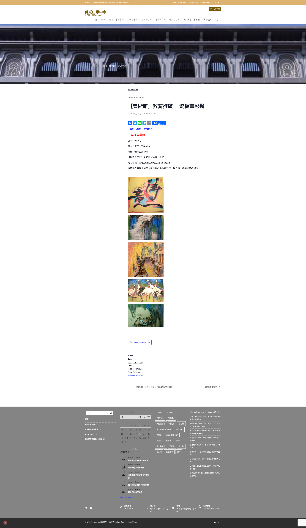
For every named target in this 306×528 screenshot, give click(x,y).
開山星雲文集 (193, 2)
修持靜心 (173, 19)
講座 (178, 452)
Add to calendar (140, 342)
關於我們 (99, 19)
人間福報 (171, 418)
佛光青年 (179, 429)
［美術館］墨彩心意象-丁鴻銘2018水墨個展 (154, 386)
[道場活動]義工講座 (135, 492)
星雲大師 (178, 440)
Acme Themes (133, 522)
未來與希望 (161, 446)
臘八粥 (159, 452)
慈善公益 (145, 19)
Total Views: (90, 434)
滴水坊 (181, 446)
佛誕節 (159, 435)
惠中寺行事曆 (215, 9)
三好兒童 (170, 412)
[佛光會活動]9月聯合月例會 (138, 460)
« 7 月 (134, 449)
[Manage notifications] (5, 523)
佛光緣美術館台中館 (135, 375)
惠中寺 (168, 440)
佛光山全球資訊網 (179, 2)
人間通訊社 (161, 424)
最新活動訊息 (115, 19)
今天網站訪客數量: (92, 429)
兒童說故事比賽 (172, 435)
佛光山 (171, 424)
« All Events (133, 89)
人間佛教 (160, 418)
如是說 (159, 440)
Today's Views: (91, 424)
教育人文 (159, 19)
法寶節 (171, 446)
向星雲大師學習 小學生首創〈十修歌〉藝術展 (105, 2)
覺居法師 (169, 452)
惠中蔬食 (208, 19)
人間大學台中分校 (191, 19)
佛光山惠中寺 (95, 12)
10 (126, 429)
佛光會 (181, 424)
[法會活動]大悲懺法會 (136, 468)
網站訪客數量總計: (92, 439)
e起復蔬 (159, 412)
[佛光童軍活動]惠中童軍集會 (138, 485)
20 (140, 433)
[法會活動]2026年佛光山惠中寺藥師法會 (204, 412)
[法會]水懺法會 (211, 386)
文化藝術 (131, 19)
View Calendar (125, 497)
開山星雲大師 (205, 2)
